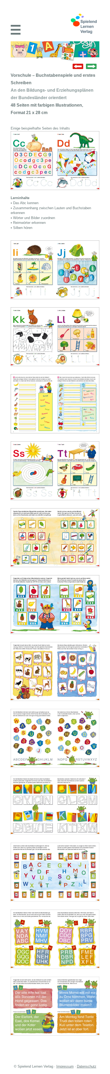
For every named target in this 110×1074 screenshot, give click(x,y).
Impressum (65, 1066)
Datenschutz (86, 1066)
